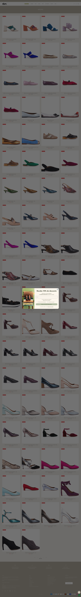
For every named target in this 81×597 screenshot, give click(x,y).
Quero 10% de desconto (46, 304)
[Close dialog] (57, 289)
